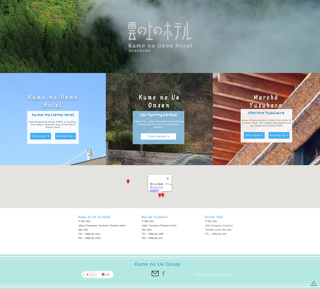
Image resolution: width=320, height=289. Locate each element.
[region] (7, 12)
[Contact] (155, 273)
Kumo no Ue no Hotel (94, 217)
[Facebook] (163, 273)
